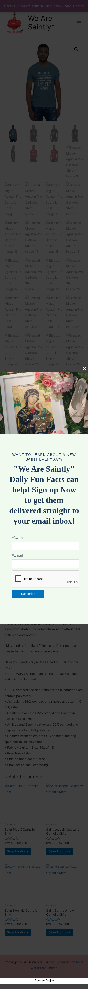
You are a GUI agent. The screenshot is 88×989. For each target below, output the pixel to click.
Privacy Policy (44, 980)
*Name (17, 537)
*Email (17, 555)
